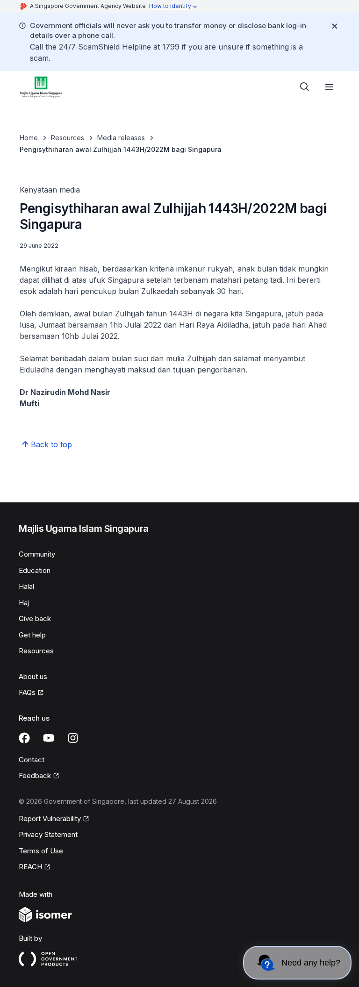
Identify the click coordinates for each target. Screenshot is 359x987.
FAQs (27, 692)
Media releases (121, 138)
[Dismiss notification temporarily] (334, 26)
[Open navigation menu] (329, 87)
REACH (30, 866)
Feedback (35, 775)
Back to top (51, 444)
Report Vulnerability (50, 818)
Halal (26, 586)
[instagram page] (73, 738)
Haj (24, 602)
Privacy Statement (48, 834)
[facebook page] (24, 738)
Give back (35, 618)
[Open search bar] (305, 87)
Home (29, 138)
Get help (32, 634)
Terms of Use (41, 850)
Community (37, 554)
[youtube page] (48, 738)
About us (33, 676)
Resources (67, 138)
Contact (31, 759)
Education (34, 570)
